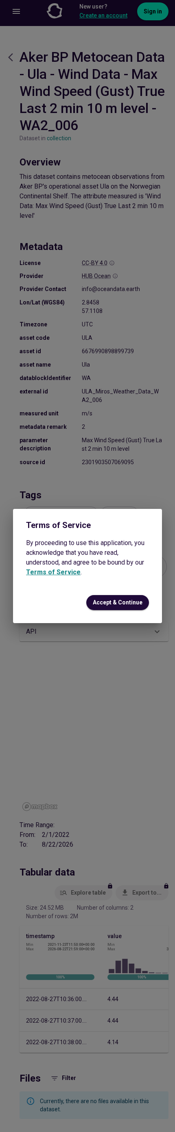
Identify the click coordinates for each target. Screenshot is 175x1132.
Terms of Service (53, 572)
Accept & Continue (117, 602)
